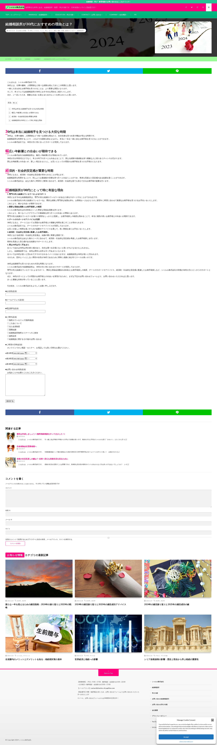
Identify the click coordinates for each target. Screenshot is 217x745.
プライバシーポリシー (186, 741)
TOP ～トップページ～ (13, 15)
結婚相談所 (80, 30)
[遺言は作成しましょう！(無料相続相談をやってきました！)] (10, 438)
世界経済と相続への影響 (86, 659)
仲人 (46, 30)
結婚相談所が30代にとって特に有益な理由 (25, 120)
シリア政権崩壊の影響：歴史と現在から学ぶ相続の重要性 (171, 659)
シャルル (36, 30)
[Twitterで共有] (108, 71)
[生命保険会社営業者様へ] (10, 450)
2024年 (19, 600)
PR (135, 15)
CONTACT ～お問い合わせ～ (92, 15)
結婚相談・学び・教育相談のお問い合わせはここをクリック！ (108, 2)
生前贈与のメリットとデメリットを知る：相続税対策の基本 (33, 659)
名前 (8, 510)
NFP (87, 655)
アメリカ (92, 655)
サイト (7, 529)
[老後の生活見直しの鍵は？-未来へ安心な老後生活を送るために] (10, 462)
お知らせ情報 (22, 30)
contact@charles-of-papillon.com (103, 688)
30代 (31, 30)
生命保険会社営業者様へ (27, 446)
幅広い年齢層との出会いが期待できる (24, 113)
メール (8, 519)
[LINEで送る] (177, 71)
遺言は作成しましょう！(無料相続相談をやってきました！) (41, 434)
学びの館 (155, 693)
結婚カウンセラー (70, 30)
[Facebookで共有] (39, 71)
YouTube (155, 722)
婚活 (55, 30)
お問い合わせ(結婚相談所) (160, 699)
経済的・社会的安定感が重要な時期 (23, 116)
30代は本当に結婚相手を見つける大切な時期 (26, 109)
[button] (212, 720)
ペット (42, 30)
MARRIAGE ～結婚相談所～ (38, 15)
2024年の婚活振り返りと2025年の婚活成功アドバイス (100, 604)
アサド (158, 655)
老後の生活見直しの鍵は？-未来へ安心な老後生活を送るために (42, 459)
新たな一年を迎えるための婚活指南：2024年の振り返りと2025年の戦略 (38, 606)
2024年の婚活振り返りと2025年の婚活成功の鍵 (166, 604)
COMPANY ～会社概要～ (118, 15)
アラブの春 (164, 655)
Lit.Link (154, 727)
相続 (59, 30)
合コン (51, 30)
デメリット (26, 655)
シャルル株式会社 (158, 682)
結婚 (62, 30)
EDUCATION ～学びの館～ (65, 15)
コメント (8, 488)
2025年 (24, 600)
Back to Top (108, 673)
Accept (186, 737)
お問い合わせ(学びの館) (160, 704)
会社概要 (155, 710)
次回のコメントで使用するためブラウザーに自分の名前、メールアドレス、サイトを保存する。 (39, 539)
